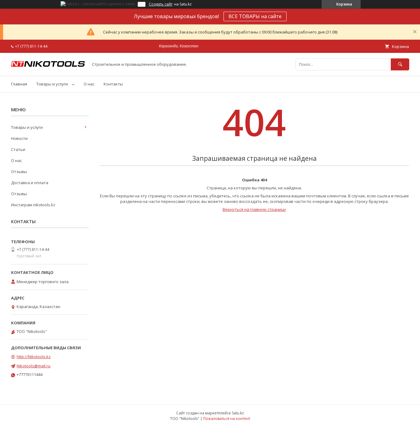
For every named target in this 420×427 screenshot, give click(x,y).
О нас (89, 84)
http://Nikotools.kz (34, 356)
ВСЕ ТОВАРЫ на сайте (255, 16)
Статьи (18, 149)
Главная (19, 84)
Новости (19, 138)
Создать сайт (160, 4)
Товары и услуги (52, 84)
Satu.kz (238, 413)
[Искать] (400, 64)
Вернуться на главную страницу (254, 209)
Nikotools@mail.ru (33, 365)
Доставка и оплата (29, 182)
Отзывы (19, 171)
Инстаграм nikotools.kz (33, 205)
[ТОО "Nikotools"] (48, 65)
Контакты (113, 84)
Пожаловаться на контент (226, 418)
